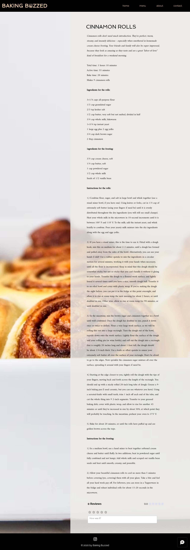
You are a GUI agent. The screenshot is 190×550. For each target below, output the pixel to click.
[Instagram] (95, 539)
